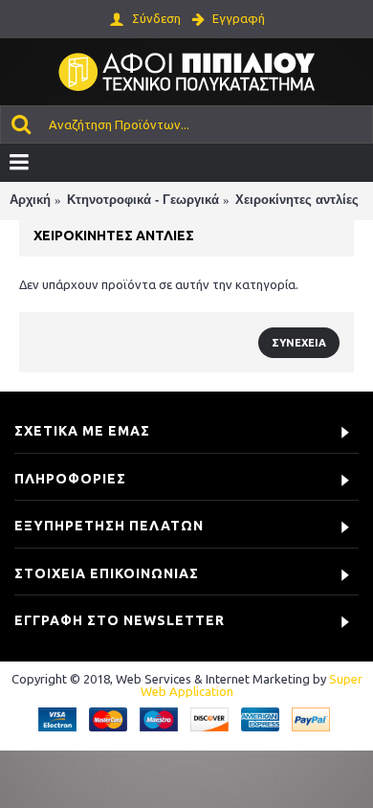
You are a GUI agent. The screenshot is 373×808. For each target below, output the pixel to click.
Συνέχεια (299, 342)
